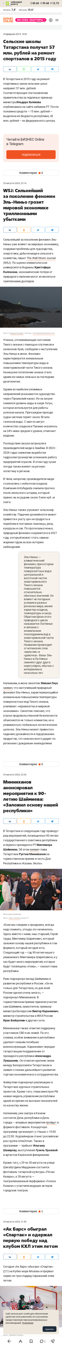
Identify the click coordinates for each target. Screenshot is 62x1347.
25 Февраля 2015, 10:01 (15, 34)
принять (49, 1329)
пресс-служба (15, 918)
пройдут (51, 1122)
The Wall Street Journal (41, 258)
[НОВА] (29, 20)
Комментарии (31, 172)
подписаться (31, 154)
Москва (23, 10)
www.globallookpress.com (44, 333)
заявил (7, 687)
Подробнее (27, 1323)
